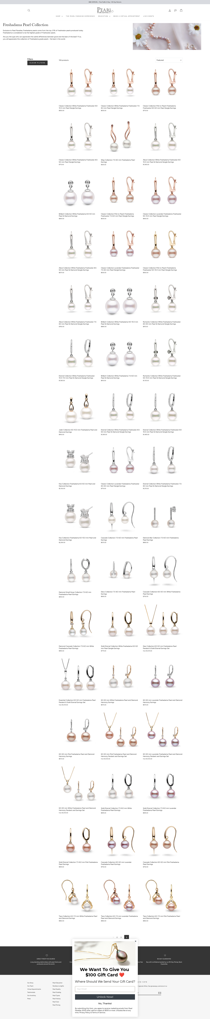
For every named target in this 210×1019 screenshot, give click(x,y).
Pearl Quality (57, 989)
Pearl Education (57, 983)
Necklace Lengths (58, 986)
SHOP (58, 16)
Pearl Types (56, 995)
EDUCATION (103, 16)
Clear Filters (37, 63)
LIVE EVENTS (148, 16)
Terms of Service (98, 1012)
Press (29, 998)
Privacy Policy (84, 1012)
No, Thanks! (105, 1003)
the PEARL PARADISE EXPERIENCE (80, 16)
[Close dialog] (135, 941)
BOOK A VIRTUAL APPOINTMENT (127, 16)
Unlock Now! (105, 996)
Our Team (30, 986)
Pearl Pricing (56, 1005)
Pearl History (57, 998)
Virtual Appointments (34, 989)
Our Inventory (31, 995)
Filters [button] (30, 59)
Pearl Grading (57, 992)
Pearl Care (56, 1002)
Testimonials (31, 992)
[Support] (175, 10)
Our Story (30, 983)
